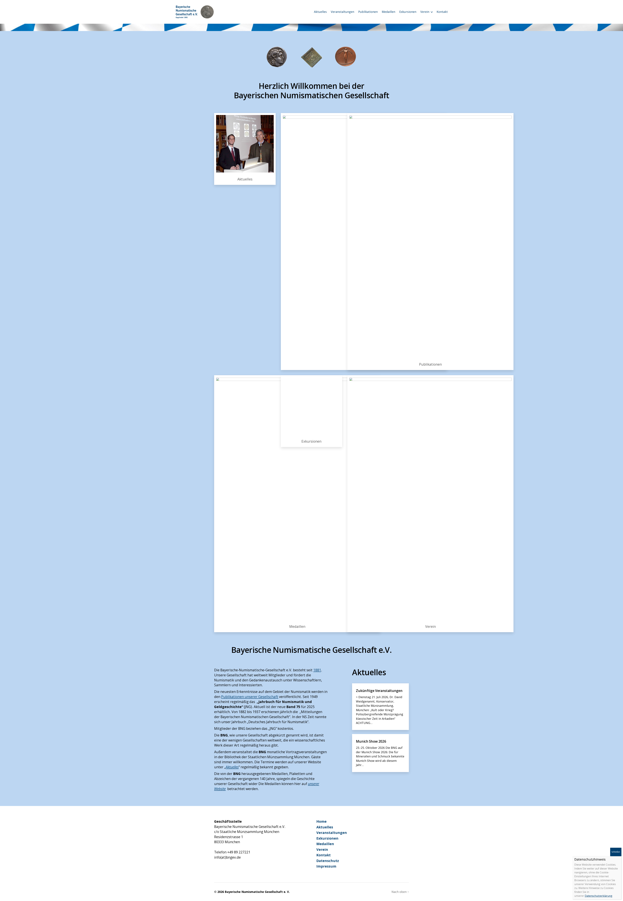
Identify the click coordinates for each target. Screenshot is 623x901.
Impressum (326, 866)
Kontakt (442, 12)
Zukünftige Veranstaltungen (379, 690)
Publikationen (368, 12)
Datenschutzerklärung (598, 896)
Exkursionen (407, 12)
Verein (424, 12)
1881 (317, 670)
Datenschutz (327, 860)
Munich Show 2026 (371, 741)
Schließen (615, 851)
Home (321, 821)
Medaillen (388, 12)
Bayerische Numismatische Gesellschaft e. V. (257, 892)
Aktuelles (320, 12)
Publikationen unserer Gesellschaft (249, 696)
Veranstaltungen (342, 12)
